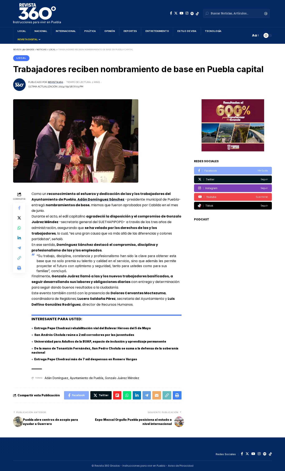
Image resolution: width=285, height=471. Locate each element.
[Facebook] (171, 13)
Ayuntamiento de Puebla (86, 378)
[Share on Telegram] (19, 248)
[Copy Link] (19, 258)
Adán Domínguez (56, 378)
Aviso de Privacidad (180, 465)
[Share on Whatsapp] (19, 228)
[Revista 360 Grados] (37, 13)
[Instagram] (186, 13)
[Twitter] (176, 13)
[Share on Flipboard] (117, 395)
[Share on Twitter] (19, 218)
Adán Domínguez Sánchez (100, 199)
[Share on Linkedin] (19, 238)
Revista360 (55, 82)
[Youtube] (233, 197)
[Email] (156, 395)
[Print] (19, 268)
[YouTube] (181, 13)
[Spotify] (192, 13)
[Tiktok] (233, 206)
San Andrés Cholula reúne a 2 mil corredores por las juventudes (84, 335)
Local (21, 58)
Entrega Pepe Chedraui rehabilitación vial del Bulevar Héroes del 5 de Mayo (92, 328)
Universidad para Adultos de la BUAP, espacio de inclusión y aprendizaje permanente (100, 341)
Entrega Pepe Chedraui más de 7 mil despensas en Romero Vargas (85, 359)
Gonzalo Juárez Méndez (122, 378)
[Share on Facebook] (19, 208)
